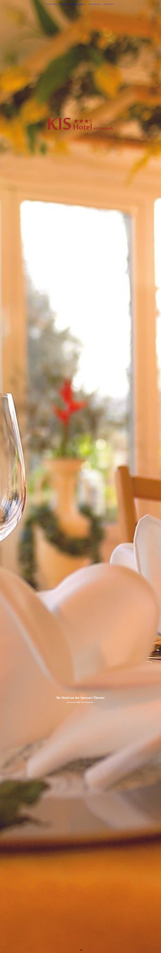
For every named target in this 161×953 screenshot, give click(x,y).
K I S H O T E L (52, 4)
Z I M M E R (64, 4)
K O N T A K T (108, 4)
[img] (80, 476)
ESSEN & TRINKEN (78, 4)
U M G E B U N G (94, 4)
